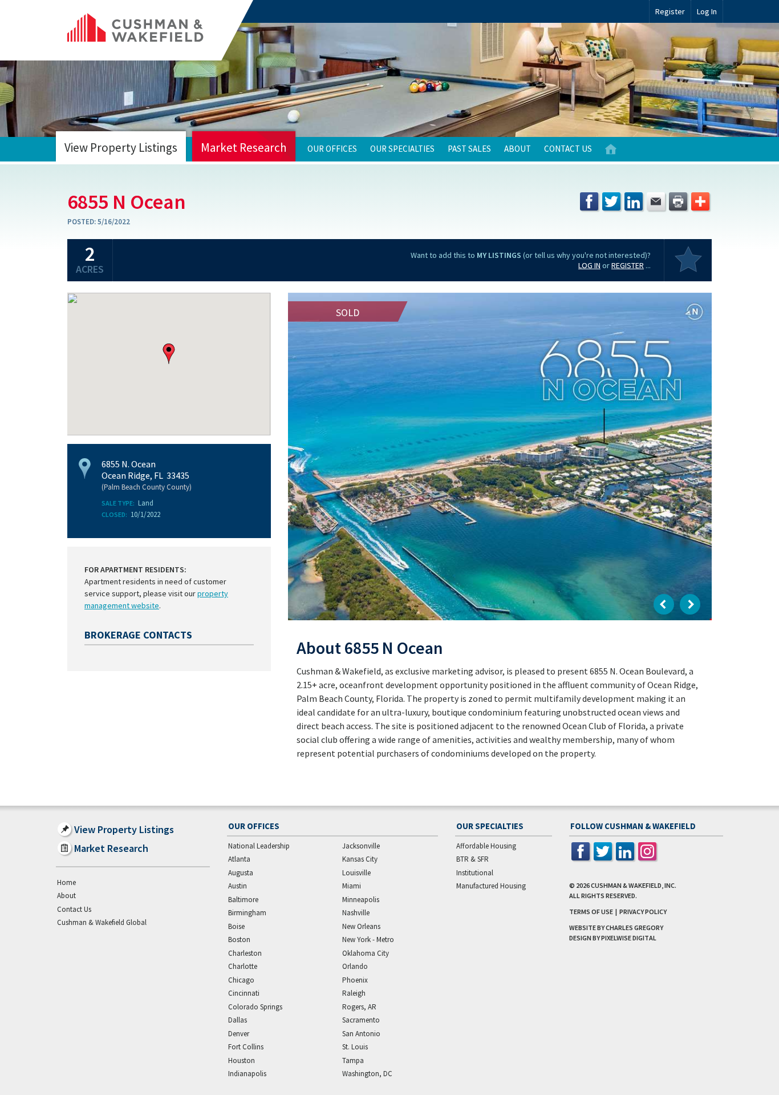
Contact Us (568, 148)
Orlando (355, 966)
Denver (238, 1034)
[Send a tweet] (611, 201)
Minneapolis (360, 899)
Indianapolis (247, 1073)
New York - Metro (368, 939)
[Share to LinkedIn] (633, 201)
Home (610, 149)
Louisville (356, 873)
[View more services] (700, 201)
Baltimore (243, 899)
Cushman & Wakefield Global (102, 922)
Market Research (244, 147)
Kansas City (360, 859)
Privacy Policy (643, 911)
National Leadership (259, 846)
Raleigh (354, 993)
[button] (169, 354)
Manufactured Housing (491, 886)
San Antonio (361, 1034)
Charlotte (242, 966)
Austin (237, 886)
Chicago (241, 980)
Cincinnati (243, 993)
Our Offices (332, 148)
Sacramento (361, 1020)
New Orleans (361, 926)
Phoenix (355, 980)
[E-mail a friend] (656, 201)
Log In (589, 265)
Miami (351, 886)
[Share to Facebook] (589, 201)
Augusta (240, 873)
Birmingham (247, 913)
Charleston (245, 953)
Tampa (353, 1060)
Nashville (356, 913)
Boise (236, 926)
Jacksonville (361, 846)
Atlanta (239, 859)
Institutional (474, 873)
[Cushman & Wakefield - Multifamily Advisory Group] (154, 30)
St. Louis (355, 1047)
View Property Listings (120, 147)
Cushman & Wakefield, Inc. (633, 885)
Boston (239, 939)
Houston (241, 1060)
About (517, 148)
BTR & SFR (472, 859)
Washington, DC (367, 1073)
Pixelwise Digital (628, 938)
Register (670, 11)
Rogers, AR (359, 1007)
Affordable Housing (486, 846)
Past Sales (469, 148)
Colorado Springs (255, 1007)
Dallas (237, 1020)
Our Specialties (402, 148)
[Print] (678, 201)
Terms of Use (591, 911)
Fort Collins (245, 1047)
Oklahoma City (365, 953)
